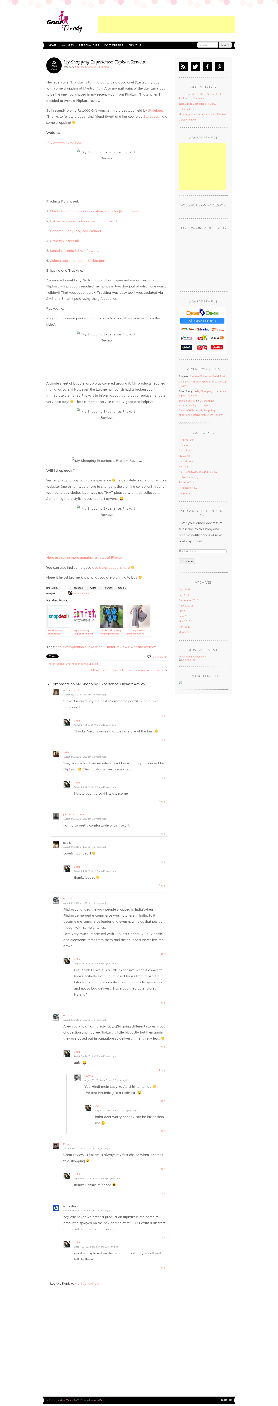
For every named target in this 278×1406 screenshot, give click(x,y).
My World (184, 455)
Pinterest (219, 66)
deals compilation (70, 647)
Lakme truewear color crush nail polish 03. (83, 221)
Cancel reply (92, 1283)
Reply (162, 715)
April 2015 (185, 589)
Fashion (183, 445)
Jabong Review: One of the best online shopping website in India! (128, 669)
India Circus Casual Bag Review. (197, 103)
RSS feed (183, 66)
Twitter (195, 66)
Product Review (188, 487)
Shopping (103, 66)
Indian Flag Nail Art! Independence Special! (73, 663)
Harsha (67, 898)
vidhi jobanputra (80, 593)
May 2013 (184, 621)
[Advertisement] (166, 24)
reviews (122, 647)
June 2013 (184, 616)
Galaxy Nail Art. (187, 119)
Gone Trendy (66, 1400)
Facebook (207, 66)
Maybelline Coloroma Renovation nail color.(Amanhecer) (94, 211)
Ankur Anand (71, 690)
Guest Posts (186, 450)
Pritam (67, 1144)
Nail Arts (67, 45)
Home (52, 45)
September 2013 (188, 600)
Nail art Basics (187, 461)
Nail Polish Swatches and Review (198, 471)
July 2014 (184, 594)
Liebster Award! (188, 108)
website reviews (143, 647)
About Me (135, 45)
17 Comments (159, 656)
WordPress (99, 1400)
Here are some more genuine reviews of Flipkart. (85, 557)
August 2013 (186, 605)
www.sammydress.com (192, 656)
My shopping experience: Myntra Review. (202, 114)
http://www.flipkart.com (64, 142)
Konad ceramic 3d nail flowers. (74, 250)
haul (102, 647)
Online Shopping (86, 66)
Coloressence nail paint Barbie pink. (78, 260)
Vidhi (77, 720)
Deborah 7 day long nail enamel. (76, 231)
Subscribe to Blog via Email (201, 513)
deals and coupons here (111, 567)
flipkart (91, 647)
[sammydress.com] (188, 659)
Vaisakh (67, 752)
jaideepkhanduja (73, 814)
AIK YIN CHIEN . (187, 410)
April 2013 (185, 626)
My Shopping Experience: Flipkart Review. (105, 62)
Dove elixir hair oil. (64, 241)
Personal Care (89, 45)
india (111, 647)
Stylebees (155, 110)
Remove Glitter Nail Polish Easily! (208, 376)
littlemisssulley (187, 400)
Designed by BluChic (226, 1400)
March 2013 (186, 631)
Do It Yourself (113, 45)
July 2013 (184, 610)
